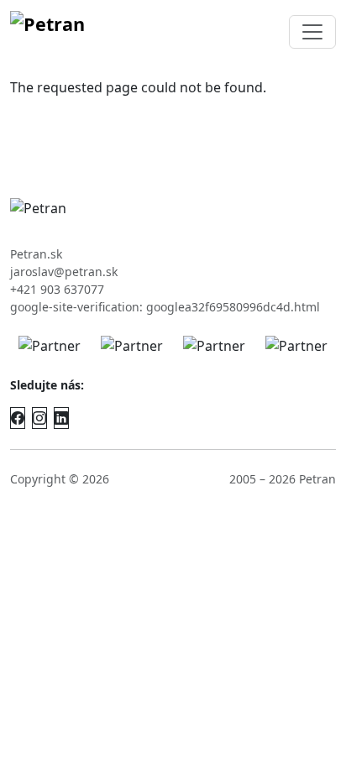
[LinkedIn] (61, 418)
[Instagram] (39, 418)
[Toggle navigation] (312, 32)
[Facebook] (17, 418)
